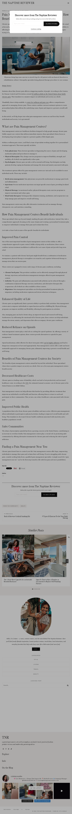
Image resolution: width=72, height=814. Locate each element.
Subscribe (51, 24)
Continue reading (36, 29)
